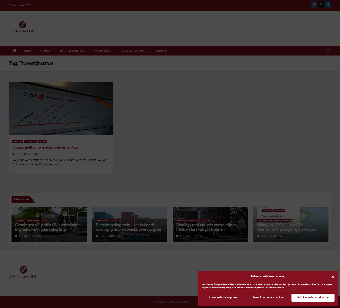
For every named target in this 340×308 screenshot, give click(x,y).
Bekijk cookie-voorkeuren (313, 297)
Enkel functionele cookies (268, 297)
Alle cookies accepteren (223, 297)
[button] (333, 276)
